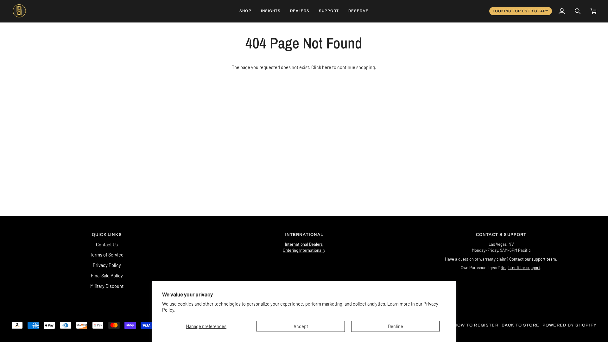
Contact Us (107, 244)
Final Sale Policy (107, 275)
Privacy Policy (107, 265)
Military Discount (107, 286)
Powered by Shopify (569, 325)
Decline (395, 326)
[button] (245, 11)
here (326, 67)
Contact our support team (532, 259)
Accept (301, 326)
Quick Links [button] (107, 234)
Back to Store (520, 325)
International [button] (304, 234)
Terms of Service (107, 254)
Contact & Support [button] (501, 234)
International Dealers (304, 244)
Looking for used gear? (521, 11)
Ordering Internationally (304, 250)
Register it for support (520, 267)
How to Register (476, 325)
